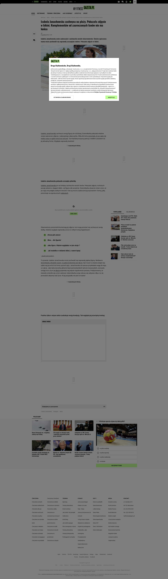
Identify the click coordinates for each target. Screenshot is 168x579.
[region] (84, 79)
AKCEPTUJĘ (111, 97)
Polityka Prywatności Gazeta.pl (102, 92)
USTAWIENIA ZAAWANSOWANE (62, 97)
